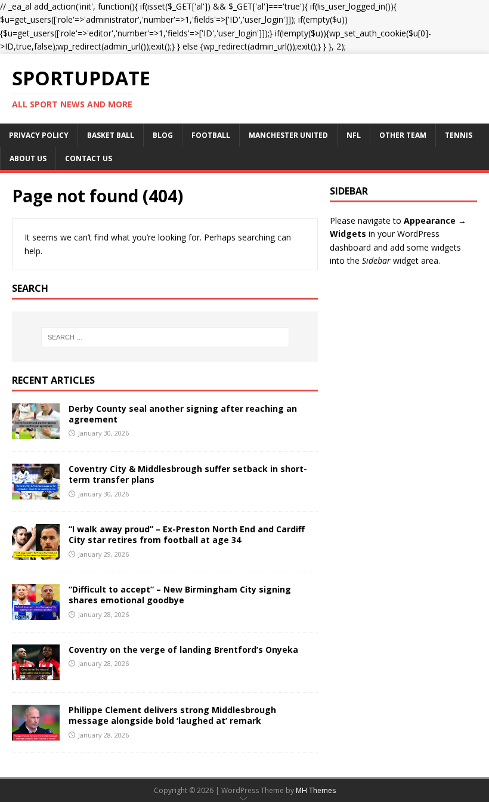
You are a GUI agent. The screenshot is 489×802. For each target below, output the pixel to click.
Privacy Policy (39, 135)
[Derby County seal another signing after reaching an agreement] (36, 432)
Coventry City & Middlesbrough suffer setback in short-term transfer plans (188, 474)
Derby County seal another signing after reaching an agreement (183, 414)
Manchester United (288, 135)
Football (210, 135)
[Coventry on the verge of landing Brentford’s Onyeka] (36, 673)
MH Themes (316, 790)
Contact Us (88, 158)
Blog (163, 135)
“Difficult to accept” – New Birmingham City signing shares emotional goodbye (180, 595)
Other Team (402, 135)
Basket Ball (110, 135)
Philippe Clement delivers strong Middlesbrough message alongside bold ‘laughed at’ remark (172, 715)
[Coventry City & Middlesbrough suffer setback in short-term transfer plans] (36, 492)
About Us (28, 158)
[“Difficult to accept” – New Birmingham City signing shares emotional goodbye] (36, 613)
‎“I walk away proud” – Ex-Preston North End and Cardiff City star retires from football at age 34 (187, 534)
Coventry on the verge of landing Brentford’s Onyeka (183, 649)
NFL (353, 135)
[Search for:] (165, 337)
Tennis (458, 135)
